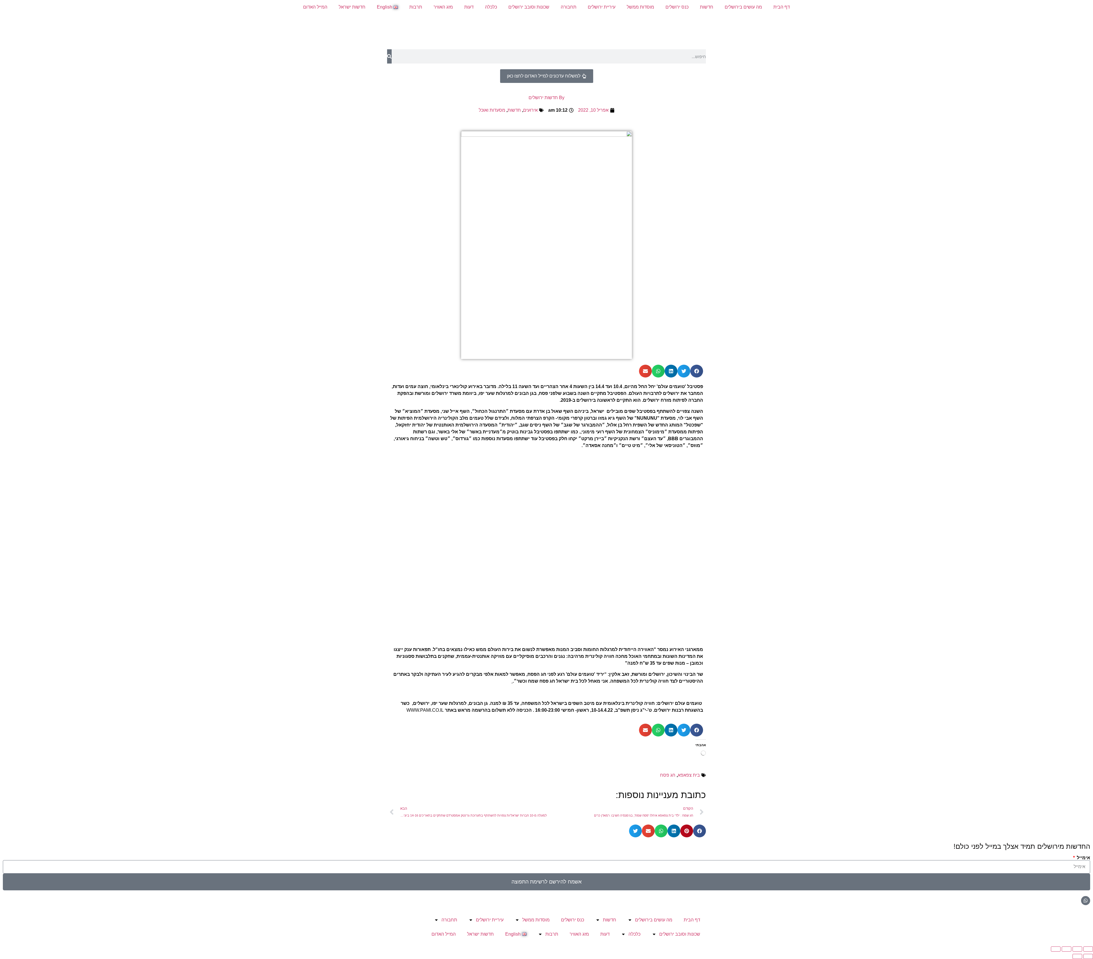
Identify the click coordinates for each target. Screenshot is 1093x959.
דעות (469, 7)
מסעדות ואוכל (492, 110)
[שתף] (1066, 949)
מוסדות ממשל (640, 7)
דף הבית (781, 7)
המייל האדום (315, 7)
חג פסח (667, 775)
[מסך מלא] (1077, 949)
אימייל (1083, 858)
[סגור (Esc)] (1056, 949)
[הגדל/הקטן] (1088, 949)
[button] (696, 371)
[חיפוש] (389, 56)
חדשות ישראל (352, 7)
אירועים (530, 110)
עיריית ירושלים (601, 7)
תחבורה (568, 7)
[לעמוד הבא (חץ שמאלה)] (1077, 956)
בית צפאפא (689, 775)
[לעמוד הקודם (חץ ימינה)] (1088, 956)
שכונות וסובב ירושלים (528, 7)
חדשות (706, 7)
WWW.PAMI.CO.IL (425, 710)
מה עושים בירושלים (743, 7)
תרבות (415, 7)
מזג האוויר (443, 7)
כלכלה (491, 7)
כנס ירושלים (677, 7)
